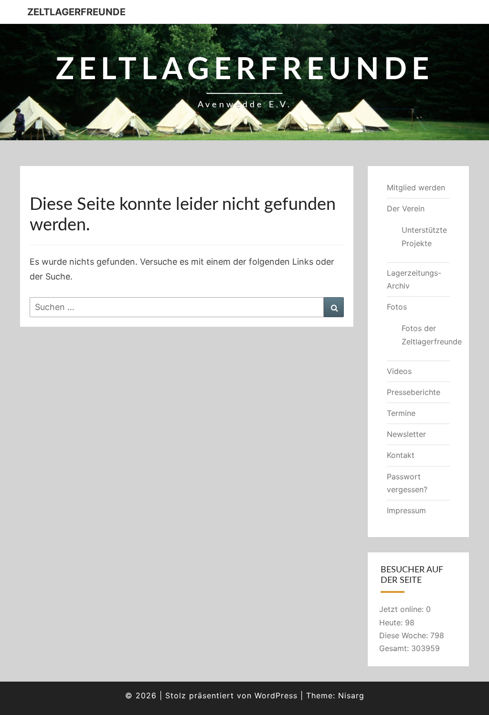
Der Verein (406, 208)
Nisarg (351, 695)
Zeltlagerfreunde (76, 12)
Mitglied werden (416, 187)
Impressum (406, 510)
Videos (399, 371)
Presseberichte (413, 392)
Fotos (397, 306)
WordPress (276, 695)
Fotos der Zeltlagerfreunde (426, 334)
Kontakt (401, 455)
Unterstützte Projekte (424, 236)
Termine (401, 413)
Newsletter (406, 434)
